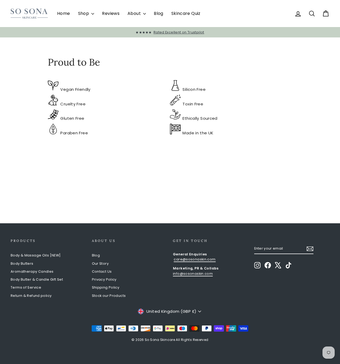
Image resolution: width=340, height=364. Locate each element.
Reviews (111, 13)
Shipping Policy (106, 287)
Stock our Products (109, 295)
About (135, 13)
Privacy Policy (104, 279)
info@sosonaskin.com (193, 273)
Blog (158, 13)
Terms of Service (26, 287)
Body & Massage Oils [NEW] (36, 255)
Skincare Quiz (186, 13)
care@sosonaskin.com (194, 259)
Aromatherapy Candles (32, 271)
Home (63, 13)
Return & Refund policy (31, 295)
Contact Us (102, 271)
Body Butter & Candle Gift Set (37, 279)
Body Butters (22, 263)
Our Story (100, 263)
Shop (84, 13)
